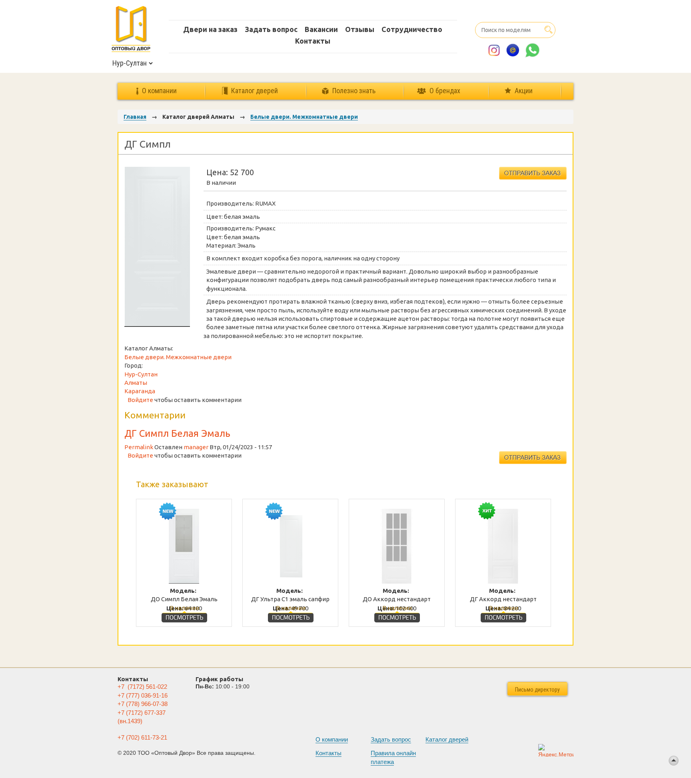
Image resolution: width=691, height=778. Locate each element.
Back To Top (673, 760)
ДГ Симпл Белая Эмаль (177, 433)
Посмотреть (184, 615)
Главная (135, 117)
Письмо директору (537, 689)
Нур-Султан (141, 374)
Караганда (139, 391)
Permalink (138, 447)
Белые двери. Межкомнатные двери (304, 117)
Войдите (140, 399)
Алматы (135, 382)
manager (196, 447)
